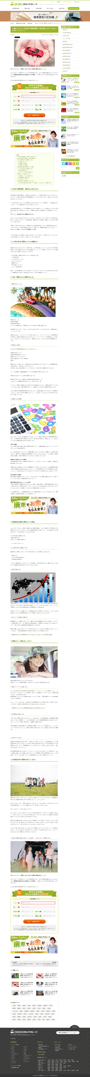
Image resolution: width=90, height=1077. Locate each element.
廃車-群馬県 (65, 59)
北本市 (13, 34)
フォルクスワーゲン (28, 1055)
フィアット (14, 1062)
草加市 (53, 1019)
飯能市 (19, 1008)
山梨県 (77, 1061)
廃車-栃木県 (65, 62)
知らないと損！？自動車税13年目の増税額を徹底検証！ (73, 127)
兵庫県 (53, 1065)
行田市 (34, 1008)
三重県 (60, 1064)
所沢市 (24, 1008)
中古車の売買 (66, 32)
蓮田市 (19, 1016)
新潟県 (49, 1063)
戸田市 (39, 1019)
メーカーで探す (15, 1044)
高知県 (60, 1068)
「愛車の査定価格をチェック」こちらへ (67, 1032)
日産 (12, 1048)
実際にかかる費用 (24, 164)
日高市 (41, 1013)
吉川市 (37, 1013)
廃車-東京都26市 (66, 47)
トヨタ (13, 1046)
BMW (25, 1053)
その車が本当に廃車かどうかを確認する (27, 158)
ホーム (52, 1)
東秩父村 (48, 1011)
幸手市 (52, 1013)
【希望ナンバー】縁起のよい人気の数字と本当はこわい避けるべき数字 (73, 88)
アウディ (13, 1055)
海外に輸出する (23, 170)
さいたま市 (15, 1011)
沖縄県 (77, 1070)
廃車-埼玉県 (65, 56)
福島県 (72, 1060)
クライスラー (26, 1056)
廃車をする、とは (24, 161)
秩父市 (29, 1008)
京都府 (56, 1065)
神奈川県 (53, 1061)
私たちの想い (50, 8)
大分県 (64, 1070)
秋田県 (64, 1060)
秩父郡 (53, 1011)
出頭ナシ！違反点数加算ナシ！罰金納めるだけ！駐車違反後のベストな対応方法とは (73, 103)
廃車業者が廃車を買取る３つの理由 (26, 166)
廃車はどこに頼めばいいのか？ (25, 173)
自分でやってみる (24, 178)
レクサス (25, 1046)
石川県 (60, 1063)
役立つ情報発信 (41, 1054)
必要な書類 (39, 8)
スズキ (13, 1050)
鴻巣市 (24, 1005)
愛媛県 (56, 1068)
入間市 (34, 1019)
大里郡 (37, 1011)
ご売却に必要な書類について (44, 1046)
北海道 (49, 1060)
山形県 (68, 1060)
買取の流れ (27, 8)
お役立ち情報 (66, 68)
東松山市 (45, 1005)
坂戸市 (14, 1016)
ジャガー (13, 1058)
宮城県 (60, 1060)
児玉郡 (42, 1011)
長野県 (53, 1063)
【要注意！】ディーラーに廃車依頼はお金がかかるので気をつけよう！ (28, 707)
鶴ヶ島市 (47, 1013)
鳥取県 (49, 1067)
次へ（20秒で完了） (34, 115)
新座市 (14, 1019)
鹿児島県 (73, 1070)
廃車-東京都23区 (66, 44)
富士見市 (29, 1016)
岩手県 (56, 1060)
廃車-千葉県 (65, 50)
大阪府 (49, 1065)
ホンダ (25, 1048)
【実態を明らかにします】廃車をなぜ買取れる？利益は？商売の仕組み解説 (73, 151)
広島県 (60, 1067)
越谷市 (48, 1019)
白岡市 (25, 1013)
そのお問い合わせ (72, 1049)
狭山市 (34, 1005)
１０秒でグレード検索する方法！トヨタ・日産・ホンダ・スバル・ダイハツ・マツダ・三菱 (73, 80)
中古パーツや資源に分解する (26, 172)
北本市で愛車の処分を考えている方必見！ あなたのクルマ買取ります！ (36, 182)
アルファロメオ (27, 1058)
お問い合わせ (76, 1)
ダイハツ (13, 1052)
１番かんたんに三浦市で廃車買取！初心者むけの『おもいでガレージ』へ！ (23, 964)
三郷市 (24, 1016)
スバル (25, 1049)
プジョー (25, 1059)
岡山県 (56, 1067)
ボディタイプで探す (16, 1065)
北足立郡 (19, 1013)
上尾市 (14, 1005)
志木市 (24, 1019)
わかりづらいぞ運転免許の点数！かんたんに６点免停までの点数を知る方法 (73, 95)
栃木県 (69, 1061)
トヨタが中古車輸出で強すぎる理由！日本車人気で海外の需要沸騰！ (73, 143)
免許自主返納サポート (59, 1049)
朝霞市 (29, 1019)
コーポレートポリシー (73, 1047)
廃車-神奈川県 (66, 53)
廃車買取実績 (15, 8)
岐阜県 (53, 1064)
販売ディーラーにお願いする (26, 175)
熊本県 (60, 1070)
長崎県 (56, 1070)
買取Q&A (40, 1047)
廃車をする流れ (23, 163)
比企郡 (14, 1013)
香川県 (53, 1068)
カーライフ (65, 38)
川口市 (39, 1008)
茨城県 (65, 1061)
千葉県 (61, 1061)
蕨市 (44, 1019)
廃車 (64, 29)
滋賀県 (60, 1065)
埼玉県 (57, 1061)
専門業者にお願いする (25, 177)
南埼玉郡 (32, 1011)
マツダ (13, 1049)
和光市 (19, 1019)
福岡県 (49, 1070)
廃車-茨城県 (65, 65)
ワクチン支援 (57, 1046)
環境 (64, 41)
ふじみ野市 (31, 1013)
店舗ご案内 (61, 8)
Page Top (74, 1026)
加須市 (14, 1008)
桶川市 (50, 1016)
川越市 (49, 1008)
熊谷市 (44, 1008)
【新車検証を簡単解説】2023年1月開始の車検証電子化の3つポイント (73, 121)
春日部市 (39, 1005)
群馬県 (73, 1061)
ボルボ (13, 1056)
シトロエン (14, 1061)
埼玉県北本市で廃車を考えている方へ (26, 180)
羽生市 (29, 1005)
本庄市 (51, 1005)
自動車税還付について (43, 1049)
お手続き (65, 35)
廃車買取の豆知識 (73, 8)
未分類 (64, 71)
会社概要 (58, 1)
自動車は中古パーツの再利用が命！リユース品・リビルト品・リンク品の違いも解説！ (32, 634)
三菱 (25, 1050)
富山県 (56, 1063)
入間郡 (21, 1011)
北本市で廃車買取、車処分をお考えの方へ (27, 156)
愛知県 (56, 1064)
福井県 (64, 1063)
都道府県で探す (15, 1067)
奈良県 (64, 1065)
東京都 (49, 1061)
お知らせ (70, 1044)
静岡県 (49, 1064)
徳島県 (49, 1068)
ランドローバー (27, 1061)
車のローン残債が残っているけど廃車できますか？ (73, 135)
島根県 (53, 1067)
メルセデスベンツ (15, 1053)
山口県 (64, 1067)
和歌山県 (69, 1065)
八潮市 (35, 1016)
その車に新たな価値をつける (26, 168)
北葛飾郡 (26, 1011)
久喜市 (45, 1016)
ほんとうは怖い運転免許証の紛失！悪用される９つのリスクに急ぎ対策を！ (73, 110)
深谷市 (19, 1005)
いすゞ (25, 1052)
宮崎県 (68, 1070)
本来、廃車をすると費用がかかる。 (26, 159)
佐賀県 (53, 1070)
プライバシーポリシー (67, 1)
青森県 (53, 1060)
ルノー (13, 1059)
